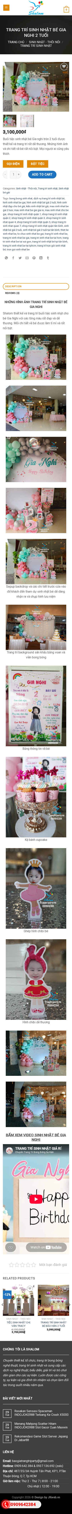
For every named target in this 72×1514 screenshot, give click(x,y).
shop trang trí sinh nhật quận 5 (33, 222)
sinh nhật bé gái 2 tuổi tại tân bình (41, 229)
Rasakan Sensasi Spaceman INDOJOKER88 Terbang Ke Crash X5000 (41, 1413)
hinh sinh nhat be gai (14, 202)
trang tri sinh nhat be (56, 233)
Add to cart (42, 174)
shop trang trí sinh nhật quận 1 (24, 214)
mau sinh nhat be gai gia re (29, 210)
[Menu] (6, 8)
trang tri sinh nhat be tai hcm (46, 237)
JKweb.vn (54, 1497)
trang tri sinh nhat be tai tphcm (19, 245)
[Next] (69, 1312)
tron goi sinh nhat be (18, 249)
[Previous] (3, 1312)
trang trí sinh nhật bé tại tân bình (49, 241)
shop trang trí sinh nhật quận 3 (28, 218)
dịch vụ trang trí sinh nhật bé (49, 198)
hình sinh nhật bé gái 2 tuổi (41, 202)
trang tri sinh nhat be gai (16, 237)
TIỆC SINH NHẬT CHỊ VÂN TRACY (18, 1324)
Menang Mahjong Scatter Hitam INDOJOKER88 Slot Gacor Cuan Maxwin (41, 1425)
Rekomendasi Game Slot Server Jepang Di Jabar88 (41, 1438)
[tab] (36, 286)
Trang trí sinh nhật (36, 46)
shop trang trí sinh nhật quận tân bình (42, 225)
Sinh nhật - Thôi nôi (44, 42)
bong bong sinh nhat (20, 198)
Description (13, 286)
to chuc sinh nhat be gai (30, 233)
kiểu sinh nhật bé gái (37, 206)
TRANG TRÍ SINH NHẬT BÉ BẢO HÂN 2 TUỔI (53, 1324)
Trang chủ (16, 42)
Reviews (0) (12, 293)
